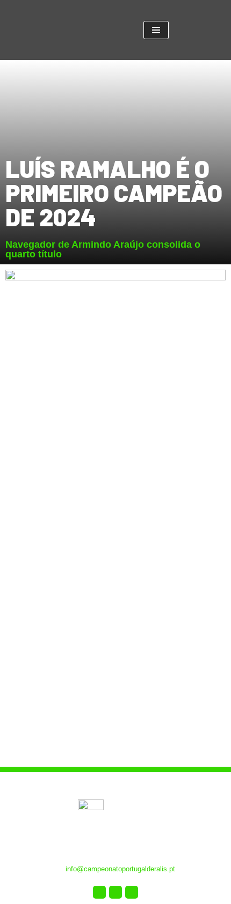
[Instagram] (131, 892)
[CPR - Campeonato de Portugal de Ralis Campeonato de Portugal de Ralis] (95, 30)
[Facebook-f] (99, 892)
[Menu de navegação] (156, 30)
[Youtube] (115, 892)
